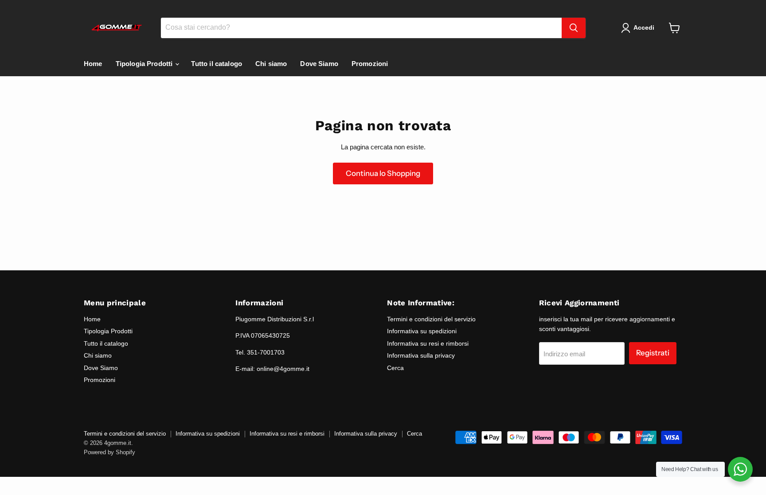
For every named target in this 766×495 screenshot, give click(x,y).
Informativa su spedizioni (422, 331)
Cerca (395, 367)
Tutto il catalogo (216, 63)
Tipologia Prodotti (145, 63)
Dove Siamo (319, 63)
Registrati (652, 352)
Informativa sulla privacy (421, 355)
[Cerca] (574, 28)
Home (93, 63)
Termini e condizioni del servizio (431, 319)
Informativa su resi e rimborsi (428, 343)
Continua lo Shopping (383, 173)
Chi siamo (271, 63)
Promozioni (370, 63)
